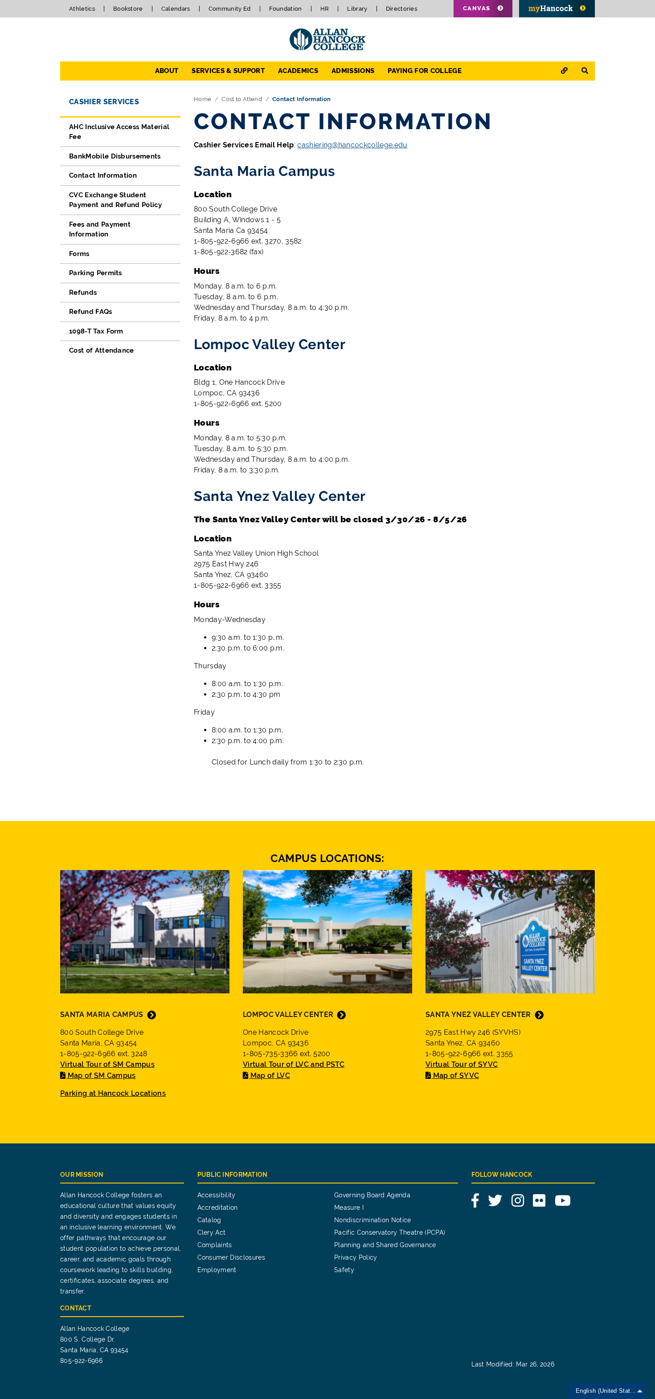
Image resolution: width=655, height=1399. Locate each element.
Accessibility (216, 1195)
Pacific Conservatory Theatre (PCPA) (389, 1232)
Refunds (83, 293)
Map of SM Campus (102, 1075)
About (167, 71)
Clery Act (211, 1232)
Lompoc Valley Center (288, 1014)
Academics (298, 71)
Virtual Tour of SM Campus (107, 1064)
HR (324, 9)
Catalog (209, 1220)
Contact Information (103, 175)
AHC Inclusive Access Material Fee (119, 132)
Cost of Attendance (101, 350)
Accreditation (217, 1207)
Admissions (353, 71)
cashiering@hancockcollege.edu (352, 145)
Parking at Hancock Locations (113, 1093)
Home (202, 99)
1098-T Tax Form (96, 331)
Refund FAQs (90, 312)
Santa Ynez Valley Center (478, 1014)
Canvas (477, 8)
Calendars (175, 9)
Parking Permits (95, 273)
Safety (344, 1269)
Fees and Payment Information (100, 229)
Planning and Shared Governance (385, 1245)
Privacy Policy (355, 1257)
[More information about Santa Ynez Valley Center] (510, 931)
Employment (217, 1269)
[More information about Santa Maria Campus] (144, 931)
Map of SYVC (456, 1075)
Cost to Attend (241, 99)
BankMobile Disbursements (115, 156)
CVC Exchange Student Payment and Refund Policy (115, 200)
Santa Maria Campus (101, 1014)
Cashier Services (104, 102)
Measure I (349, 1207)
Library (357, 9)
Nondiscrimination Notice (372, 1220)
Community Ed (230, 9)
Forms (79, 254)
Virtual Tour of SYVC (462, 1064)
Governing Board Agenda (372, 1195)
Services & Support (228, 71)
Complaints (214, 1245)
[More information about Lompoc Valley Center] (327, 931)
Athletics (82, 9)
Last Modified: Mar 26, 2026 (513, 1364)
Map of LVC (270, 1075)
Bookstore (128, 9)
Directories (402, 9)
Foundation (285, 9)
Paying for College (425, 71)
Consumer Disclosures (231, 1257)
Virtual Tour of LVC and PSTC (293, 1064)
